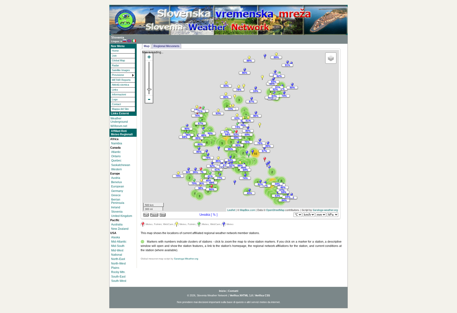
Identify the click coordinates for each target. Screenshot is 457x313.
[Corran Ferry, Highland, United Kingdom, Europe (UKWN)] (197, 113)
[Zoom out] (149, 99)
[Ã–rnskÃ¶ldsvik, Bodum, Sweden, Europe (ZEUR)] (262, 77)
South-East (118, 276)
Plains (115, 267)
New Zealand (120, 228)
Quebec (116, 160)
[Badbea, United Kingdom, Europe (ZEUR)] (196, 107)
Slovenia (117, 211)
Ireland (115, 207)
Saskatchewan (120, 165)
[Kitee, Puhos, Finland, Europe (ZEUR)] (292, 85)
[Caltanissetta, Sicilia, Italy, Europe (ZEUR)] (249, 190)
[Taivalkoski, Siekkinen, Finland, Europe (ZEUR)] (287, 62)
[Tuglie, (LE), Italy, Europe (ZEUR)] (260, 182)
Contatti (233, 290)
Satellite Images (121, 70)
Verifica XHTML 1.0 (241, 295)
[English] (129, 41)
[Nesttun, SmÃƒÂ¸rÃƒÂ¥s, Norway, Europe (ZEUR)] (225, 94)
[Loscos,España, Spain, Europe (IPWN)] (208, 178)
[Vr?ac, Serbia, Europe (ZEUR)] (269, 163)
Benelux (116, 182)
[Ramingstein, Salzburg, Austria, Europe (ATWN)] (248, 155)
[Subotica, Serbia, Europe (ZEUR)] (264, 159)
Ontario (116, 156)
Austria (115, 178)
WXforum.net (118, 126)
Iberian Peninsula (117, 201)
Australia (117, 224)
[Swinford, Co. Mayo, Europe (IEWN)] (187, 126)
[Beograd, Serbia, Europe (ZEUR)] (267, 164)
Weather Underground (119, 120)
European (117, 186)
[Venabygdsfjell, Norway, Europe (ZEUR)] (238, 87)
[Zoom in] (149, 57)
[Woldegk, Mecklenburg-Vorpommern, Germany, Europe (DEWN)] (248, 128)
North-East (118, 259)
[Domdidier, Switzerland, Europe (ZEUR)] (230, 157)
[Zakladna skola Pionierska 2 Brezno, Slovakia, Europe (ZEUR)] (264, 148)
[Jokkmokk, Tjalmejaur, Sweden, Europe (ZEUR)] (264, 56)
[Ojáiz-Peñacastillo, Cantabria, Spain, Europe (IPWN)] (200, 169)
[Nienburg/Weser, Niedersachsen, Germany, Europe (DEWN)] (236, 132)
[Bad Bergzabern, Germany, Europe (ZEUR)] (233, 147)
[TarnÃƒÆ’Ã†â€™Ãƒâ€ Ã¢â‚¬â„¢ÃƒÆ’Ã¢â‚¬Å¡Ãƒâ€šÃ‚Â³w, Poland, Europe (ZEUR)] (268, 143)
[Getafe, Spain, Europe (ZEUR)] (201, 181)
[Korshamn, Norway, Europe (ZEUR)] (230, 106)
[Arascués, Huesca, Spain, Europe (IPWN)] (210, 173)
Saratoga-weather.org (325, 210)
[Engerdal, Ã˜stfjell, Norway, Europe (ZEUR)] (243, 86)
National (116, 254)
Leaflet (231, 210)
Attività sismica (120, 84)
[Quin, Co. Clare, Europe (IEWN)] (188, 132)
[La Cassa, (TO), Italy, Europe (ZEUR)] (231, 163)
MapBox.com (247, 210)
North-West (118, 263)
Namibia (116, 143)
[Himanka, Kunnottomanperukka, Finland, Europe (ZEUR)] (275, 72)
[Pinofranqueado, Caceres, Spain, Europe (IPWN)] (194, 181)
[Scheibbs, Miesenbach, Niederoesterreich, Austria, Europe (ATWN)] (252, 152)
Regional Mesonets (166, 46)
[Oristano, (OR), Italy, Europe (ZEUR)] (234, 182)
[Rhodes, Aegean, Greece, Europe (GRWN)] (287, 194)
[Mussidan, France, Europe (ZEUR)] (212, 163)
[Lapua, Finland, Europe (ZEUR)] (273, 79)
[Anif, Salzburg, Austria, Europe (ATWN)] (246, 153)
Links (115, 89)
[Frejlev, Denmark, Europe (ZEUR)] (243, 123)
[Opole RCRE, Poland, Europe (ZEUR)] (259, 140)
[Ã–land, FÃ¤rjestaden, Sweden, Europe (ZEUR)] (255, 113)
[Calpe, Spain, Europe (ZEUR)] (211, 187)
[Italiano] (134, 41)
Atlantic (116, 152)
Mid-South (117, 246)
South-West (118, 281)
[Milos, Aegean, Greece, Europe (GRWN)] (277, 193)
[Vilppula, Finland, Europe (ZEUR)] (277, 85)
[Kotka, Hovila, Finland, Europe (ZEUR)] (284, 93)
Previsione (118, 74)
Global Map (118, 60)
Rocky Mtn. (118, 272)
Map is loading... (219, 131)
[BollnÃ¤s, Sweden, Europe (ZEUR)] (255, 88)
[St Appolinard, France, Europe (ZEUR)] (225, 163)
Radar (115, 65)
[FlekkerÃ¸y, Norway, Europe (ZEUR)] (233, 106)
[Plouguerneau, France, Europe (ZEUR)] (199, 149)
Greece (116, 195)
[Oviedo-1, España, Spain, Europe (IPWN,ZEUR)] (195, 169)
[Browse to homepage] (228, 34)
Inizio (222, 290)
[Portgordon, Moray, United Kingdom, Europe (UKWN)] (203, 108)
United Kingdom (121, 216)
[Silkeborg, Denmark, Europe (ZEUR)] (237, 115)
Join (114, 55)
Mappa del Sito (120, 109)
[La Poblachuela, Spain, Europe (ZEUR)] (200, 185)
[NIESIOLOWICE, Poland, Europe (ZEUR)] (259, 125)
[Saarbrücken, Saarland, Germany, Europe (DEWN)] (230, 146)
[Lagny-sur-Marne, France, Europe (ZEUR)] (218, 148)
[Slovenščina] (124, 41)
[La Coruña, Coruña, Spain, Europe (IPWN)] (188, 169)
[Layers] (331, 58)
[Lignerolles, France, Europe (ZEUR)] (218, 158)
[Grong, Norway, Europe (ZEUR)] (244, 70)
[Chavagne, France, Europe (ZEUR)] (206, 151)
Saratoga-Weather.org (186, 258)
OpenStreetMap (275, 210)
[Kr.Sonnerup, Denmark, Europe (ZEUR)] (243, 118)
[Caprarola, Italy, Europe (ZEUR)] (178, 173)
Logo (115, 99)
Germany (117, 191)
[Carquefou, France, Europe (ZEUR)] (208, 155)
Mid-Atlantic (118, 241)
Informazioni (119, 94)
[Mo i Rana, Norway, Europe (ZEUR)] (249, 58)
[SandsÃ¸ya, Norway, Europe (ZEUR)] (226, 83)
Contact (116, 104)
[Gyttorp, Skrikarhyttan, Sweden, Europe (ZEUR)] (251, 99)
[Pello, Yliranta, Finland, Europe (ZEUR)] (276, 55)
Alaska (115, 237)
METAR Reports (121, 79)
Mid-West (117, 250)
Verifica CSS (262, 295)
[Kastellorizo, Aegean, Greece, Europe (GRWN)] (291, 195)
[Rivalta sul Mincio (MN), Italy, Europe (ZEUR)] (240, 163)
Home (115, 50)
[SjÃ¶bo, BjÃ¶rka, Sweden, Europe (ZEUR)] (248, 118)
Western (116, 169)
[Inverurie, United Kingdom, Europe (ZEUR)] (218, 111)
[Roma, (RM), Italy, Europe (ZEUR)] (245, 175)
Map (146, 46)
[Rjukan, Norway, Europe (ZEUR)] (234, 96)
